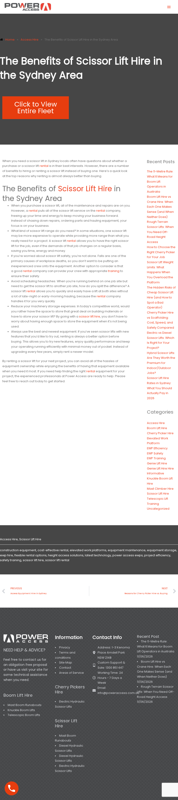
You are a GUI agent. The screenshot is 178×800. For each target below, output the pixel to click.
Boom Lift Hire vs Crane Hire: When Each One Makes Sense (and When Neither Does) (160, 207)
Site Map (65, 662)
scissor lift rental (57, 560)
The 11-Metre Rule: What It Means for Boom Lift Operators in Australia (160, 181)
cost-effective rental (53, 550)
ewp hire (6, 555)
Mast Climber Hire (160, 489)
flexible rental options (30, 555)
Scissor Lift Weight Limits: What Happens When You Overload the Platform (160, 272)
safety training (10, 560)
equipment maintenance (127, 550)
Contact (65, 668)
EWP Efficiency (157, 448)
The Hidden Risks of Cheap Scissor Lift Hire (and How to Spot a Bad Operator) (161, 297)
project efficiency (157, 555)
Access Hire (156, 423)
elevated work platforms (88, 550)
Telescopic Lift (157, 499)
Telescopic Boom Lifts (24, 715)
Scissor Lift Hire (85, 188)
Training (153, 504)
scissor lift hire (89, 316)
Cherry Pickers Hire (70, 689)
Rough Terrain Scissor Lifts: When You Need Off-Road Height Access (160, 232)
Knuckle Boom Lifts (21, 710)
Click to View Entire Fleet (35, 108)
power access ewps (127, 555)
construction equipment (18, 550)
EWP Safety (155, 453)
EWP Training (156, 458)
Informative (155, 473)
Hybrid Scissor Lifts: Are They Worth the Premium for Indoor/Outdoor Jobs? (161, 363)
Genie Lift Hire (157, 463)
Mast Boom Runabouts (24, 705)
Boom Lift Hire (157, 428)
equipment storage (161, 550)
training (113, 271)
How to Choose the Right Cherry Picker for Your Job (161, 252)
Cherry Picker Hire (160, 433)
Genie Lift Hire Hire (160, 468)
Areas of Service (71, 673)
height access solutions (65, 555)
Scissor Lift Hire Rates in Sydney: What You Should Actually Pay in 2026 (159, 388)
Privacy (64, 647)
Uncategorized (158, 509)
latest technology (98, 555)
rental (44, 166)
